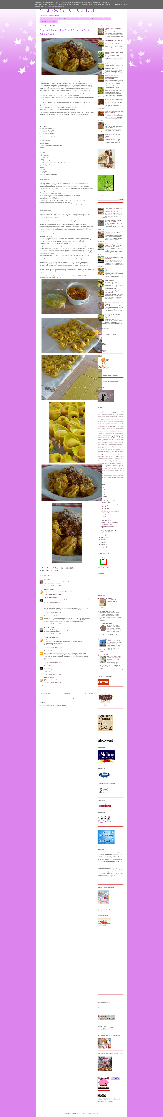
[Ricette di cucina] (103, 684)
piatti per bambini (108, 447)
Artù (45, 579)
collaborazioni (113, 426)
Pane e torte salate (97, 19)
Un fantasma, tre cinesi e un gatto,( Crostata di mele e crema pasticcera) (114, 65)
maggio (103, 547)
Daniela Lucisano (49, 616)
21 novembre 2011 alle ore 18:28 (53, 647)
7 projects (100, 411)
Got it (126, 4)
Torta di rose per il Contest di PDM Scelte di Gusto (113, 29)
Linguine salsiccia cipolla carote (111, 440)
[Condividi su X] (69, 568)
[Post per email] (62, 568)
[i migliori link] (106, 843)
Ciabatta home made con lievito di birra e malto (110, 423)
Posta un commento (47, 686)
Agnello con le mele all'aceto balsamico (113, 411)
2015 (101, 487)
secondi (117, 456)
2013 (101, 489)
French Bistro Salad (105, 612)
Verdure (107, 19)
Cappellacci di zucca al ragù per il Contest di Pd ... (110, 511)
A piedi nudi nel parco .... (107, 623)
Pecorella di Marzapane (58, 83)
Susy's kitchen (69, 10)
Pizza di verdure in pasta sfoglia (111, 449)
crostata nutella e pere (117, 435)
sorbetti (121, 458)
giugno (103, 544)
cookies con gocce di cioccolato (114, 428)
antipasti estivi (107, 412)
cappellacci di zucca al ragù (110, 419)
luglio (102, 542)
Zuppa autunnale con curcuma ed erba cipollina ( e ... (110, 519)
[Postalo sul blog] (67, 568)
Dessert (108, 437)
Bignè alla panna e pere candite (114, 414)
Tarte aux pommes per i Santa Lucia (115, 463)
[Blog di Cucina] (107, 909)
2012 (101, 492)
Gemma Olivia (48, 597)
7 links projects (105, 508)
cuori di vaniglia (101, 437)
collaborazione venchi (102, 426)
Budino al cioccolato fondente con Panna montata (113, 221)
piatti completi (115, 446)
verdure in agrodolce (117, 475)
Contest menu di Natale (51, 570)
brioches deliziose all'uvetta (104, 416)
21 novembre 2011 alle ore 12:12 (53, 612)
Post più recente (45, 693)
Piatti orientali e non (64, 19)
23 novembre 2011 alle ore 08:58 (53, 674)
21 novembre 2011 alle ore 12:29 (53, 624)
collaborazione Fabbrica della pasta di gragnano (109, 424)
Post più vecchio (88, 693)
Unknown (46, 589)
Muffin (105, 442)
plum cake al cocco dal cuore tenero (110, 453)
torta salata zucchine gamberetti (115, 473)
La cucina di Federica (106, 598)
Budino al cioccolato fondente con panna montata (110, 417)
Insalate (100, 440)
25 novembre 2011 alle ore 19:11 (52, 682)
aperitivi (114, 412)
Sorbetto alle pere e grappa (105, 460)
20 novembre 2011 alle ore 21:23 (53, 586)
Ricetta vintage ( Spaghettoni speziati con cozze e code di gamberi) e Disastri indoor (113, 245)
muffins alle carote (113, 442)
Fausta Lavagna (48, 637)
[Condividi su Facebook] (71, 568)
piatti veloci (116, 447)
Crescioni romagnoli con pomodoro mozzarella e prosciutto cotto (111, 77)
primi (121, 453)
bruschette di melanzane (116, 416)
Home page (44, 19)
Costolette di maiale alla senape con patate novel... (109, 523)
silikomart (117, 458)
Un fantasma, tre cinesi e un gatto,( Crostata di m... (108, 531)
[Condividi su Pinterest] (73, 568)
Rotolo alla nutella (109, 456)
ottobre (103, 535)
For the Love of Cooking (107, 611)
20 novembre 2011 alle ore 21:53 (53, 594)
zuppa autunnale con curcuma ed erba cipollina (108, 477)
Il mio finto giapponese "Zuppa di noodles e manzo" (114, 111)
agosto (103, 539)
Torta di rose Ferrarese (114, 472)
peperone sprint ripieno (105, 446)
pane (122, 444)
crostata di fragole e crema (104, 435)
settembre (104, 537)
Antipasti (99, 412)
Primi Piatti (75, 19)
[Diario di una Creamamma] (110, 375)
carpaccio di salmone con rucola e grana (112, 421)
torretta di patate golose (111, 467)
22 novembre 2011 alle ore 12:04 (53, 662)
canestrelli (100, 419)
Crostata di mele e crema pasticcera (113, 433)
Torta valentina (101, 475)
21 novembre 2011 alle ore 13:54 (53, 634)
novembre (104, 499)
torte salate (108, 475)
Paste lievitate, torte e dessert (48, 21)
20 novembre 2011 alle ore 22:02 (53, 602)
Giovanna (46, 627)
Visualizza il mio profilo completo (107, 334)
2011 (101, 494)
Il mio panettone (109, 280)
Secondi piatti (85, 19)
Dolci (114, 437)
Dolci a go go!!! (104, 654)
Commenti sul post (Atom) (70, 698)
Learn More (118, 4)
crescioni (116, 431)
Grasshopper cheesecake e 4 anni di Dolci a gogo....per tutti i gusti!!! (114, 658)
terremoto (107, 465)
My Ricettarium (104, 639)
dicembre (103, 496)
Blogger (96, 1113)
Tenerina (101, 465)
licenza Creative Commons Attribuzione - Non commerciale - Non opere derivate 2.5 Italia (110, 1099)
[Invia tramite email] (66, 568)
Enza (45, 666)
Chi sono (53, 19)
